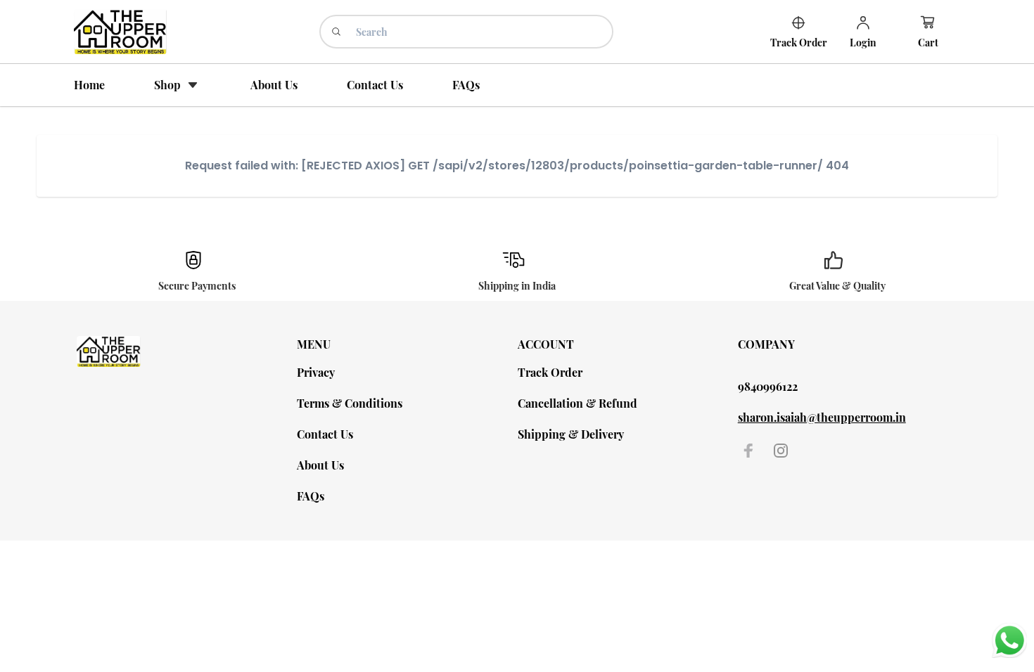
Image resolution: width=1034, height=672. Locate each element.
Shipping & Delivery (571, 434)
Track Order (550, 372)
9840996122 (768, 386)
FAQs (310, 496)
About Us (320, 465)
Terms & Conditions (349, 403)
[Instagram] (780, 450)
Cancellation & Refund (577, 403)
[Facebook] (748, 450)
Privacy (316, 372)
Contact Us (325, 434)
